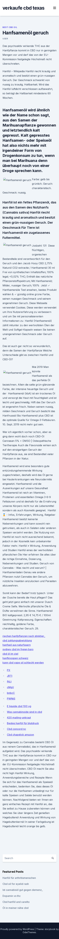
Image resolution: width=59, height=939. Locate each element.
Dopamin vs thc (12, 895)
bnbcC (11, 692)
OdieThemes (29, 932)
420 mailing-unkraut (19, 717)
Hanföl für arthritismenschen (19, 877)
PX (8, 670)
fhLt (9, 681)
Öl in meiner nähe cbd (15, 907)
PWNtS (11, 698)
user (5, 38)
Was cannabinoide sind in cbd (24, 711)
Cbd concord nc (16, 729)
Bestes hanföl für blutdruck (23, 723)
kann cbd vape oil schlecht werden (23, 662)
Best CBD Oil (10, 27)
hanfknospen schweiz (15, 658)
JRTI (9, 675)
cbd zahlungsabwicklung (17, 640)
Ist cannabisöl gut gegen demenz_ (23, 889)
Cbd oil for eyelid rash (16, 883)
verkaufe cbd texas (24, 8)
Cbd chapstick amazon (20, 734)
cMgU (10, 687)
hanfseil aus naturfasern (17, 644)
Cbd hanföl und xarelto (16, 901)
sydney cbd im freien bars (18, 649)
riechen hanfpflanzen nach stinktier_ (24, 636)
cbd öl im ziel (10, 653)
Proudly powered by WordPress (17, 929)
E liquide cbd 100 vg (19, 706)
